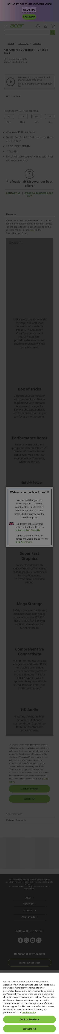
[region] (29, 1003)
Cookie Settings (29, 1019)
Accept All (29, 1028)
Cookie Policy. (29, 1012)
